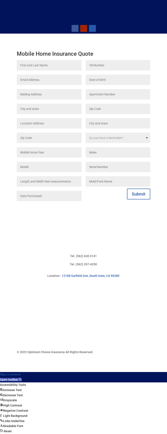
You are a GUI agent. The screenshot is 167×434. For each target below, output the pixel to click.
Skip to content (10, 374)
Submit (138, 194)
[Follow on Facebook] (75, 28)
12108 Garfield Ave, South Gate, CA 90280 (90, 275)
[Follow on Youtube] (83, 28)
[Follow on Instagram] (92, 28)
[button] (11, 379)
